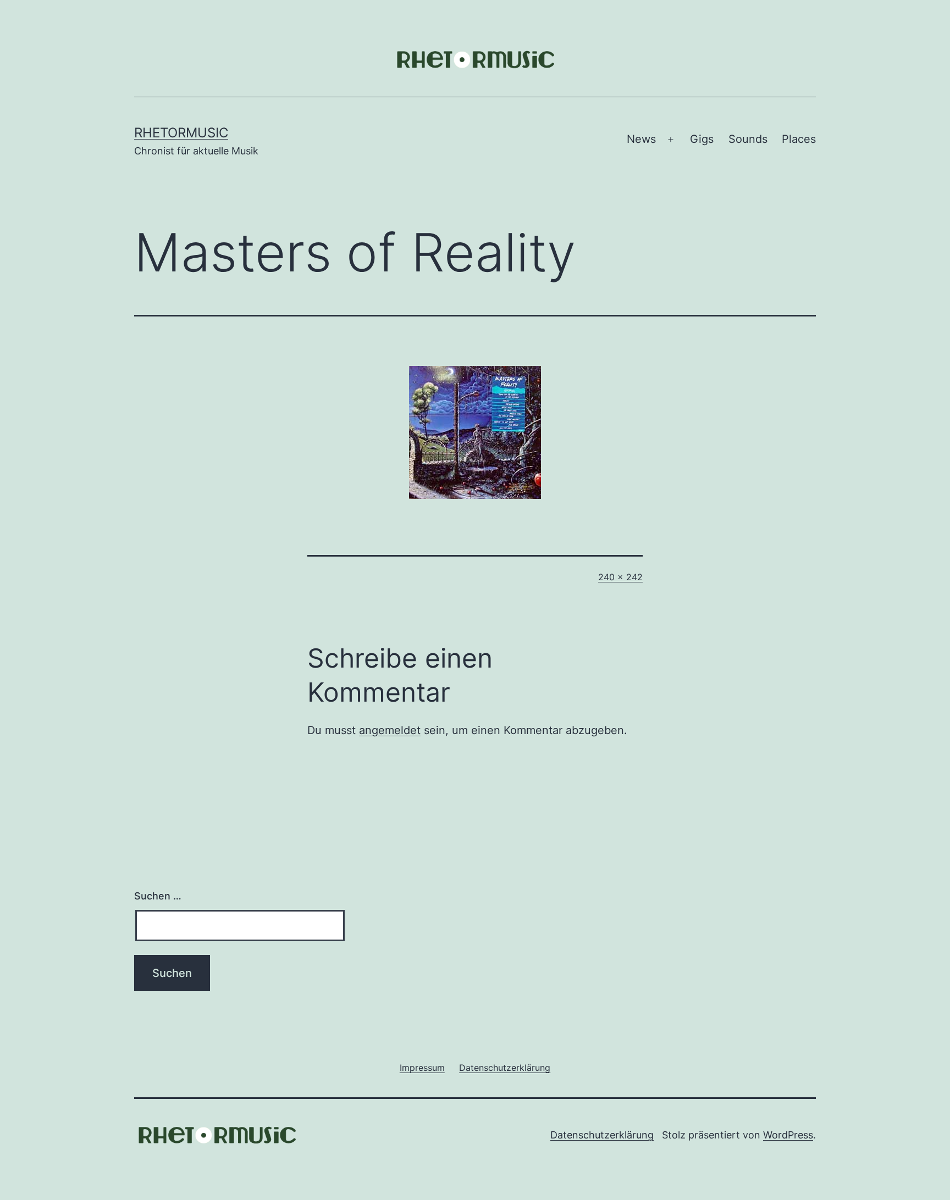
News (641, 139)
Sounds (747, 139)
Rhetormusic (181, 133)
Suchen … (157, 896)
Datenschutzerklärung (602, 1135)
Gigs (702, 139)
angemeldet (390, 730)
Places (799, 139)
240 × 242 (620, 576)
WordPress (788, 1135)
